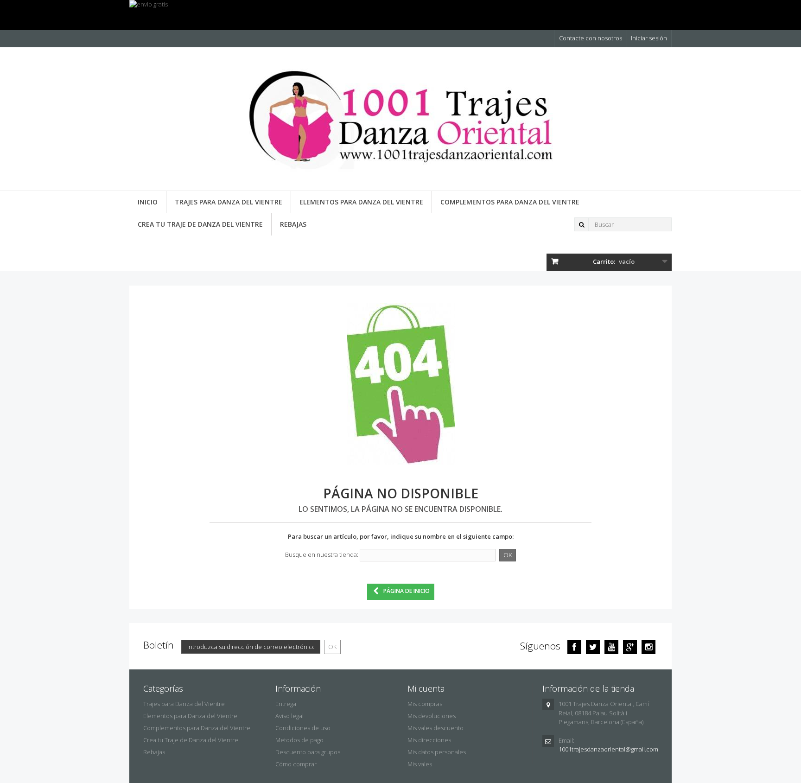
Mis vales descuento (435, 728)
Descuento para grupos (307, 752)
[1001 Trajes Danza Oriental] (400, 122)
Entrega (285, 704)
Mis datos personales (436, 752)
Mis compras (424, 704)
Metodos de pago (299, 740)
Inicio (148, 201)
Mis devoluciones (431, 716)
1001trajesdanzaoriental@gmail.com (608, 749)
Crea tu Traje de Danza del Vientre (200, 224)
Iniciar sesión (649, 38)
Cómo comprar (296, 764)
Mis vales (419, 764)
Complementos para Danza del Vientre (509, 201)
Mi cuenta (426, 688)
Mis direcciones (429, 740)
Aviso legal (289, 716)
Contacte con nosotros (590, 38)
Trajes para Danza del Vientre (228, 201)
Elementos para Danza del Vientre (361, 201)
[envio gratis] (400, 15)
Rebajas (293, 224)
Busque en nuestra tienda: (321, 554)
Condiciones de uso (303, 728)
